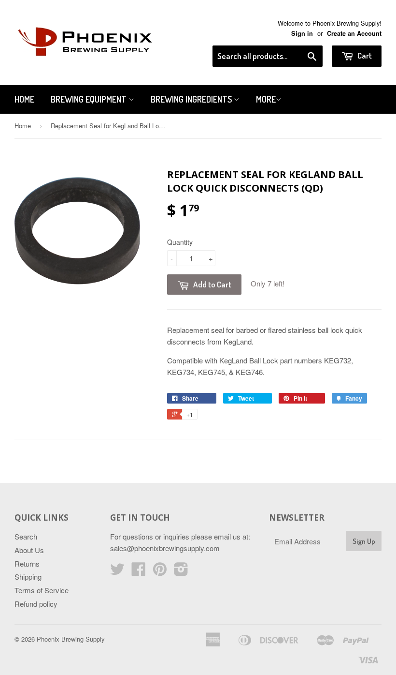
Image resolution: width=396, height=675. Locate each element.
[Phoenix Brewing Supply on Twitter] (117, 572)
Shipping (28, 576)
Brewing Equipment (89, 99)
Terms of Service (41, 590)
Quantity (180, 242)
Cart (364, 55)
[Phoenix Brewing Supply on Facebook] (138, 572)
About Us (29, 550)
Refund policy (35, 604)
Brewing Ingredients (192, 99)
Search (25, 536)
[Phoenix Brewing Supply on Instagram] (181, 572)
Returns (27, 563)
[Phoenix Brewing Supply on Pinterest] (160, 572)
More (266, 99)
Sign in (302, 33)
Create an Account (354, 33)
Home (24, 99)
